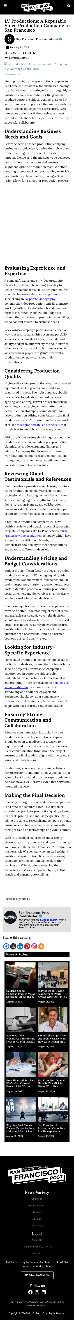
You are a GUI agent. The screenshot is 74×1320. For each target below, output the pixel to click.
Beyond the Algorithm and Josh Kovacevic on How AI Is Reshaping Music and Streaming (52, 1040)
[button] (5, 6)
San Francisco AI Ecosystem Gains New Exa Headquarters (52, 1128)
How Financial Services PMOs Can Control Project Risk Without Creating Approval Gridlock (20, 1086)
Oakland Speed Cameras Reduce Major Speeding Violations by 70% (20, 995)
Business (37, 1199)
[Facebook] (6, 946)
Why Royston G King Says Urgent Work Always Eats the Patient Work (53, 995)
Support (37, 1253)
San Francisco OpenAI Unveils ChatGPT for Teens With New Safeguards (51, 1085)
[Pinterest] (27, 946)
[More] (41, 946)
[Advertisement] (37, 225)
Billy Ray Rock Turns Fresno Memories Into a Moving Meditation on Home (21, 1130)
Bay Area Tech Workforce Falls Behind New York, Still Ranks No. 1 (20, 1040)
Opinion (37, 1218)
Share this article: (17, 937)
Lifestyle (37, 1212)
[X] (13, 946)
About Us (37, 1240)
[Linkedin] (20, 946)
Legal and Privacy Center (37, 1246)
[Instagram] (34, 946)
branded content (49, 919)
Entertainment (19, 57)
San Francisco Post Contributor (37, 39)
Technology (37, 1225)
